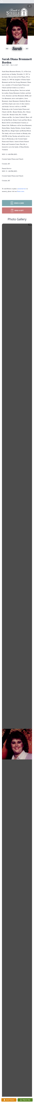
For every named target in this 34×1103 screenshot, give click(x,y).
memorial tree (22, 189)
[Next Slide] (30, 744)
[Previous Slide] (4, 744)
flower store (20, 191)
